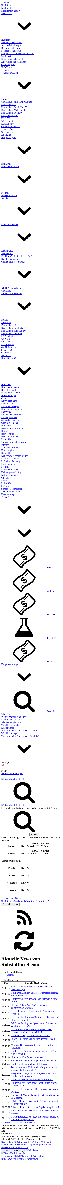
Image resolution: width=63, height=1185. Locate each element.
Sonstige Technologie (11, 488)
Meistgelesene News (11, 50)
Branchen (6, 163)
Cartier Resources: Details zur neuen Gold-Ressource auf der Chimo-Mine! (31, 1030)
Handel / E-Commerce (12, 428)
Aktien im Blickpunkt (11, 42)
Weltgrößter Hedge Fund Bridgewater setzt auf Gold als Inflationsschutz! (33, 1074)
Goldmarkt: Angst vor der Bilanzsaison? (30, 1035)
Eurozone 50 (7, 123)
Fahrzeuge (6, 412)
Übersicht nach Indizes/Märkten (16, 101)
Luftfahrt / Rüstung (10, 461)
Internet (5, 445)
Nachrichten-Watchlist (12, 719)
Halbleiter (6, 425)
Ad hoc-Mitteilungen (11, 45)
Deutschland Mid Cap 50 (13, 110)
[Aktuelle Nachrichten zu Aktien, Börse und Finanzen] (13, 779)
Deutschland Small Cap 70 (14, 107)
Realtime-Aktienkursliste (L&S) (16, 256)
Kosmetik (6, 453)
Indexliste (6, 322)
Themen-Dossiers (9, 72)
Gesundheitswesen (10, 420)
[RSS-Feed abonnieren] (24, 928)
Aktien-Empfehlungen (31, 1144)
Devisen (51, 661)
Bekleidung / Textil (10, 392)
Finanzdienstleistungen (12, 414)
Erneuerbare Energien (11, 409)
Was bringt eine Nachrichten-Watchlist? (20, 730)
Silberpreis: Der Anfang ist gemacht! (28, 1057)
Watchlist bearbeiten (11, 725)
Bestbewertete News (11, 48)
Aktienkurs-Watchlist (11, 722)
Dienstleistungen (9, 401)
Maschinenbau (8, 464)
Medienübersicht (9, 195)
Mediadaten (32, 1150)
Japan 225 (6, 134)
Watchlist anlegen (9, 733)
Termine (5, 70)
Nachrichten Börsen (10, 1144)
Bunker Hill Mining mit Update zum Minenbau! (34, 1060)
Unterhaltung (7, 494)
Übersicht (6, 290)
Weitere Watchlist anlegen (13, 717)
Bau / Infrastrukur (9, 390)
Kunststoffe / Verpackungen (14, 456)
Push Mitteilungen (10, 904)
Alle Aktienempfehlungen (13, 61)
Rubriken (5, 39)
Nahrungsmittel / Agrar (12, 472)
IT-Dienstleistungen (10, 447)
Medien (5, 192)
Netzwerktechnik (9, 475)
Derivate (51, 614)
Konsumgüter (7, 450)
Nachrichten (7, 5)
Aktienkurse (7, 250)
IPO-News (6, 67)
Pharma (5, 480)
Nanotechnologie (9, 469)
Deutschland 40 (8, 104)
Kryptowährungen (10, 664)
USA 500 (5, 118)
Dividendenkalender (11, 259)
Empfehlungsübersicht (12, 59)
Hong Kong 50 (8, 137)
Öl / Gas (5, 478)
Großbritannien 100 (10, 126)
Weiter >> (32, 1122)
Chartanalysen (8, 64)
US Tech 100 (7, 121)
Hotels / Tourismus (10, 436)
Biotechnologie (8, 395)
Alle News (6, 13)
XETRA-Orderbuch (11, 288)
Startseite (5, 2)
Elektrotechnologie (10, 406)
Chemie (5, 398)
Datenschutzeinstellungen (13, 1150)
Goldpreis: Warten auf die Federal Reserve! (32, 1079)
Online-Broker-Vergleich (13, 261)
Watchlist (51, 711)
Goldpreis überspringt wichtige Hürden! (30, 1064)
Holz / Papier (7, 434)
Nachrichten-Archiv (18, 1147)
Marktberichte (8, 56)
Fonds (50, 567)
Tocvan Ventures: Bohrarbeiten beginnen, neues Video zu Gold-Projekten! (34, 1068)
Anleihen (51, 591)
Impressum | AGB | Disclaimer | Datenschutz (22, 1156)
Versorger (6, 497)
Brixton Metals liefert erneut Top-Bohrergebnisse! (35, 1107)
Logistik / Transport (10, 458)
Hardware (6, 431)
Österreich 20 (7, 132)
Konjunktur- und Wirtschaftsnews (17, 53)
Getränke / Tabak (9, 423)
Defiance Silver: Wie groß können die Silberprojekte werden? (29, 1006)
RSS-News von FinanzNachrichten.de (19, 1159)
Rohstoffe (6, 483)
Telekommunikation (10, 491)
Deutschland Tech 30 (11, 112)
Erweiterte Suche (9, 224)
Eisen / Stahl (7, 403)
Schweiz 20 (7, 129)
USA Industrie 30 (9, 115)
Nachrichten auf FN (10, 10)
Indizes (4, 99)
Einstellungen (7, 728)
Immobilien (6, 439)
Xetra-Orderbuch (24, 1142)
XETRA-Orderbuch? (11, 293)
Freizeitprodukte (9, 417)
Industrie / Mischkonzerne (13, 442)
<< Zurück (6, 1122)
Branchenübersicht (10, 166)
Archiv (4, 198)
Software (5, 486)
